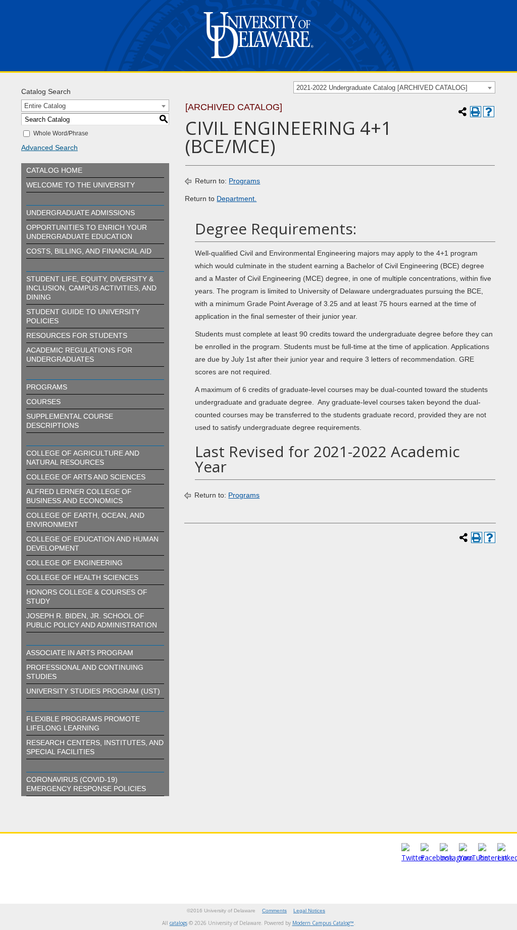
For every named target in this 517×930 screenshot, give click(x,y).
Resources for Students (76, 335)
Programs (46, 387)
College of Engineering (74, 563)
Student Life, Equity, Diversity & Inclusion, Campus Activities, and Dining (91, 288)
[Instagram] (456, 857)
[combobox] (394, 87)
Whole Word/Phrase (60, 133)
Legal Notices (309, 910)
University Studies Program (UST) (93, 691)
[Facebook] (437, 857)
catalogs (178, 922)
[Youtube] (473, 857)
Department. (236, 198)
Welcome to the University (80, 185)
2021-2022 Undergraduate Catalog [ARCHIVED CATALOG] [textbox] (382, 87)
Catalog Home (54, 170)
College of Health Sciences (82, 577)
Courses (43, 402)
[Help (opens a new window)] (488, 111)
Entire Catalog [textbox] (45, 106)
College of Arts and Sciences (85, 477)
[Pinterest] (492, 857)
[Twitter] (413, 857)
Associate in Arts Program (79, 653)
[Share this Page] (462, 111)
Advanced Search (49, 147)
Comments (274, 910)
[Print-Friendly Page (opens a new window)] (475, 111)
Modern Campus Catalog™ (323, 922)
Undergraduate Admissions (80, 213)
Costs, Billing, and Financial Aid (88, 251)
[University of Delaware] (258, 60)
